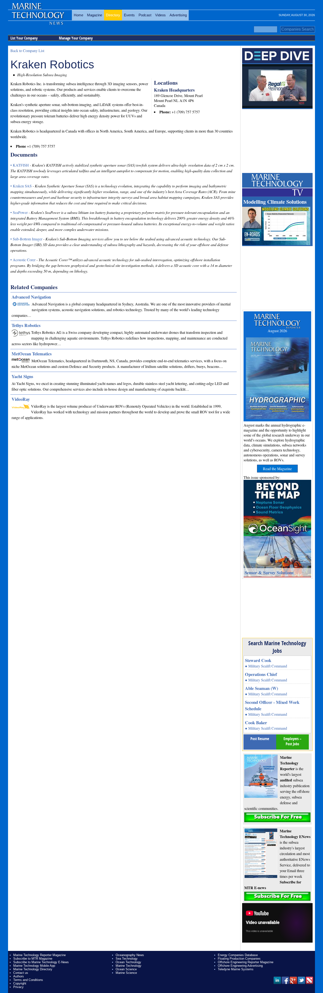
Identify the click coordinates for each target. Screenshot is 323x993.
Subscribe (277, 817)
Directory (113, 15)
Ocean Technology (128, 962)
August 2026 (277, 330)
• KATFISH (20, 165)
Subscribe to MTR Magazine (32, 958)
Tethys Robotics (26, 325)
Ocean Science (126, 969)
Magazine (94, 15)
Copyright (19, 983)
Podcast (145, 15)
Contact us (20, 973)
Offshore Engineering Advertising (240, 965)
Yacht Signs (22, 376)
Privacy (18, 987)
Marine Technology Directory (32, 969)
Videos (160, 15)
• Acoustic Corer (23, 259)
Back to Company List (27, 50)
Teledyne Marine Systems (235, 969)
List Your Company (24, 38)
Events (129, 15)
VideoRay (21, 399)
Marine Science (126, 973)
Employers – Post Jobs (292, 741)
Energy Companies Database (238, 955)
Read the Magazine (277, 468)
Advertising (178, 15)
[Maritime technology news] (37, 18)
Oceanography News (130, 955)
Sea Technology (127, 958)
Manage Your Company (76, 38)
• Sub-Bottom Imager (26, 238)
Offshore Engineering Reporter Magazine (245, 962)
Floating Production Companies (239, 958)
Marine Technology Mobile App (34, 965)
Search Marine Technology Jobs (277, 646)
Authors (18, 976)
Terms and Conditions (28, 980)
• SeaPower (19, 212)
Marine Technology (128, 965)
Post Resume (259, 738)
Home (78, 15)
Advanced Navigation (31, 297)
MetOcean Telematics (32, 353)
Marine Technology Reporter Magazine (39, 955)
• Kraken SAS (21, 185)
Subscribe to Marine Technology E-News (41, 962)
